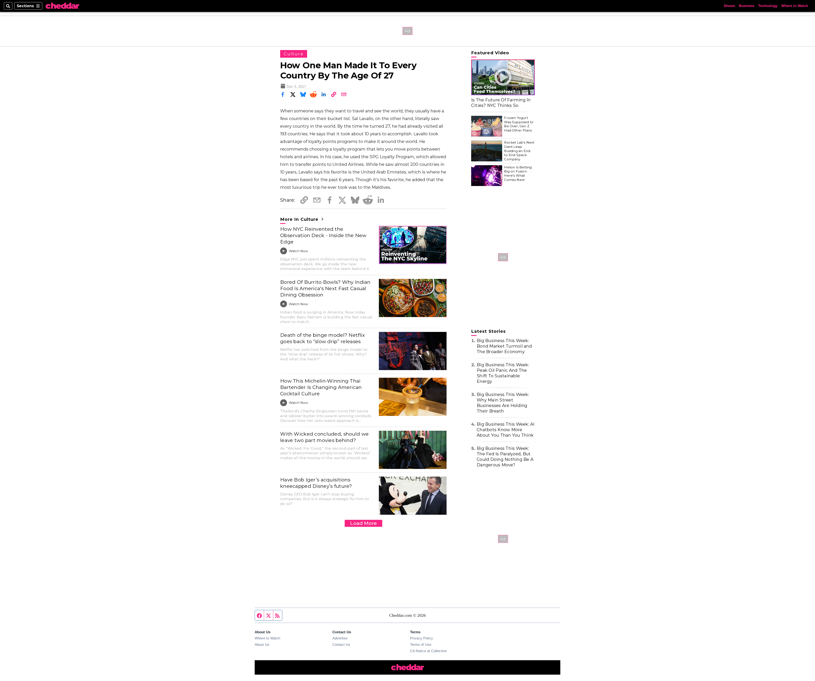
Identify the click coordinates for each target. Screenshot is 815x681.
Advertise (339, 638)
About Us (262, 644)
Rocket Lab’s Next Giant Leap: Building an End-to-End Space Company (519, 150)
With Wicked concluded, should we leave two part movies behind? (324, 437)
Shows (729, 6)
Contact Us (341, 644)
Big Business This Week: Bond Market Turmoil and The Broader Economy (504, 346)
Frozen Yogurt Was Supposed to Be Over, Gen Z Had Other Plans (518, 124)
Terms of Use (420, 644)
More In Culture (300, 219)
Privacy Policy (421, 638)
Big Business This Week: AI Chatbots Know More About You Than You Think (506, 430)
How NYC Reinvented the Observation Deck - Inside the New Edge (323, 235)
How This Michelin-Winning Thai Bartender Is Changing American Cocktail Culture (321, 387)
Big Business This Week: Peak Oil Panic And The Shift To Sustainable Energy (503, 373)
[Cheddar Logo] (62, 6)
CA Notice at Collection (428, 651)
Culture (294, 53)
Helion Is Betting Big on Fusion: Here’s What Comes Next (518, 173)
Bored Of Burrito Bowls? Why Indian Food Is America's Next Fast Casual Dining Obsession (325, 288)
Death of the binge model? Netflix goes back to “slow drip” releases (322, 338)
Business (746, 6)
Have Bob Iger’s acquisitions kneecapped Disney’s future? (316, 483)
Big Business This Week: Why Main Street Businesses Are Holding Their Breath (503, 403)
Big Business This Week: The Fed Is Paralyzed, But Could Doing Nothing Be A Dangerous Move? (505, 456)
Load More (363, 523)
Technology (767, 6)
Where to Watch (794, 6)
